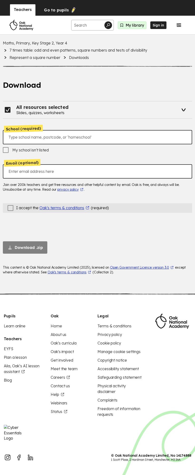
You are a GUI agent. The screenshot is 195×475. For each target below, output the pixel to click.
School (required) (23, 128)
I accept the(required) (62, 207)
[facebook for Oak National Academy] (19, 457)
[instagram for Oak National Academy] (7, 457)
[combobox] (97, 137)
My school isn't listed (30, 150)
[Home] (21, 25)
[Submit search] (108, 25)
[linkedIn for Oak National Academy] (30, 457)
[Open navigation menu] (178, 25)
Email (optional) (22, 163)
